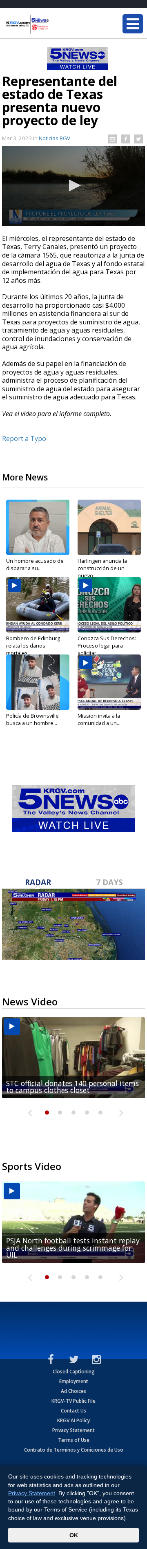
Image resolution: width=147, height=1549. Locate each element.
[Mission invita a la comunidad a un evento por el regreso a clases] (109, 682)
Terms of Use (73, 1440)
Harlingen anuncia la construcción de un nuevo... (102, 568)
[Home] (55, 24)
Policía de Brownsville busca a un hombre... (32, 719)
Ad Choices (73, 1391)
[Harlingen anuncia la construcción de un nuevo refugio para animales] (109, 527)
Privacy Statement (73, 1430)
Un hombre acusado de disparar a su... (35, 564)
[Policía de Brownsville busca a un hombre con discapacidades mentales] (37, 682)
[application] (73, 186)
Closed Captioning (74, 1371)
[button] (73, 185)
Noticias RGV (54, 138)
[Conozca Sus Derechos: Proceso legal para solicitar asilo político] (109, 604)
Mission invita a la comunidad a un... (99, 719)
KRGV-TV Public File (73, 1400)
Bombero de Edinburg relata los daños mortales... (33, 646)
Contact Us (73, 1410)
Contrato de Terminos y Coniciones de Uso (73, 1449)
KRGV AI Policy (73, 1420)
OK (73, 1535)
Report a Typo (24, 438)
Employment (73, 1381)
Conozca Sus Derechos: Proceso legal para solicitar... (107, 646)
